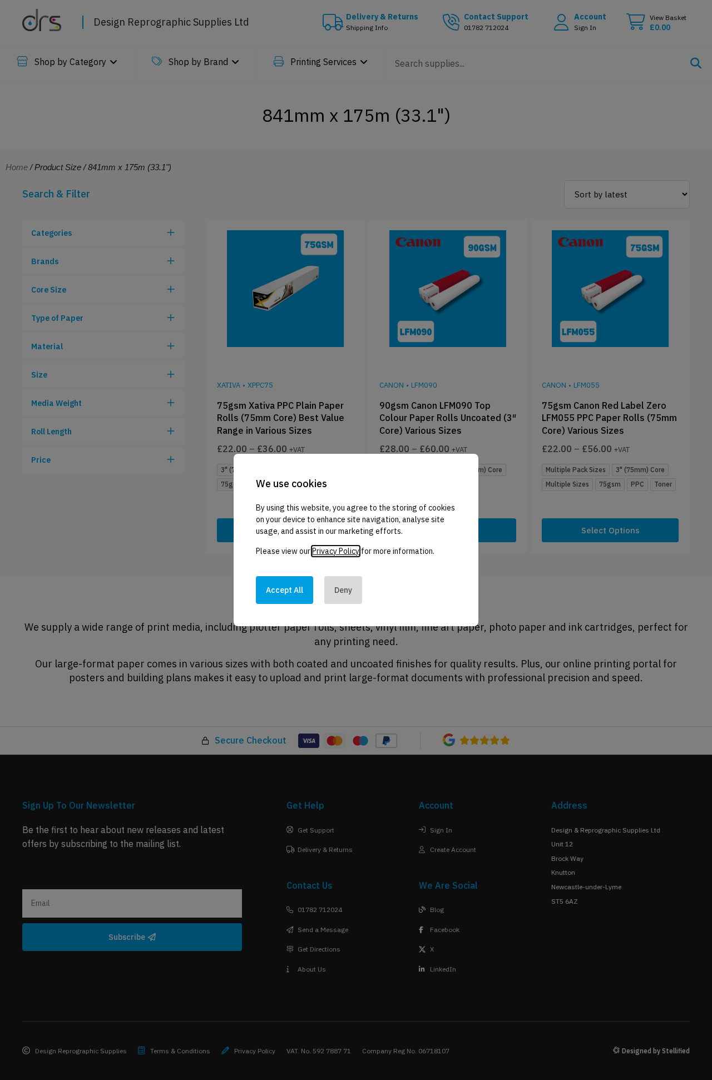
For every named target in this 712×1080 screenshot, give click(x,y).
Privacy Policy (335, 551)
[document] (356, 540)
